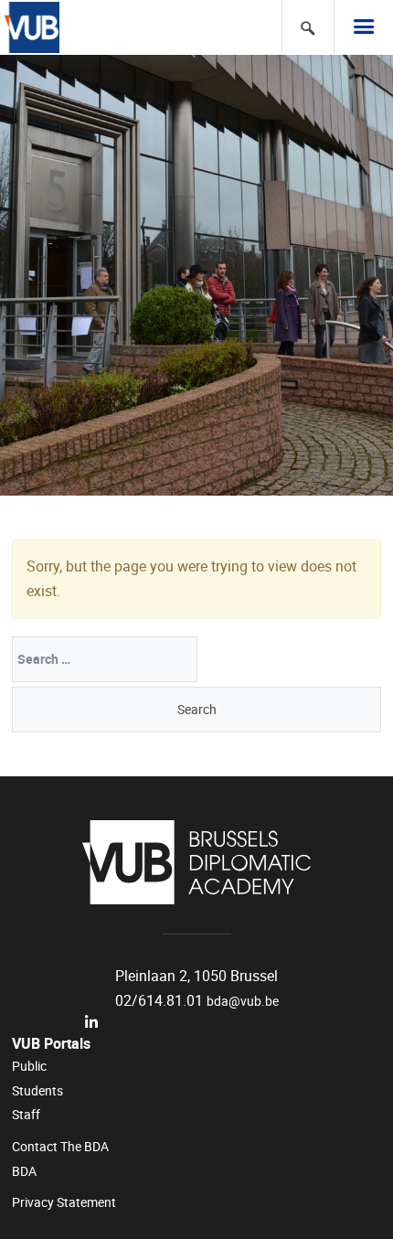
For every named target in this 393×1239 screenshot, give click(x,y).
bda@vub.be (243, 1001)
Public (29, 1066)
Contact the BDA (60, 1146)
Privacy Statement (64, 1202)
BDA (24, 1171)
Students (37, 1091)
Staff (26, 1114)
